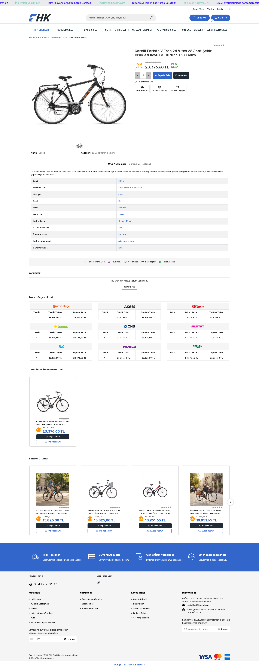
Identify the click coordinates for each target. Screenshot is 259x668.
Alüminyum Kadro (126, 241)
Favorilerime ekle (145, 82)
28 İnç (121, 181)
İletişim (220, 9)
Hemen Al (182, 75)
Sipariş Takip (198, 9)
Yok (120, 228)
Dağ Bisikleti (138, 604)
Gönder (71, 639)
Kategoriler (138, 592)
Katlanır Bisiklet (140, 613)
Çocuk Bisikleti (140, 599)
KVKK (33, 618)
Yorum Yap (129, 286)
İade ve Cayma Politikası (42, 613)
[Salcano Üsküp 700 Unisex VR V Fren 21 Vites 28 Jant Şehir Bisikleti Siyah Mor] (206, 489)
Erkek (121, 194)
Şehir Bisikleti (124, 187)
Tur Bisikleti (137, 187)
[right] (230, 502)
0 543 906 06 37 (45, 584)
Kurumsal (34, 592)
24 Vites (122, 208)
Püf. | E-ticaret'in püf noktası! (129, 665)
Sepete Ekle (164, 75)
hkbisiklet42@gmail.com (198, 605)
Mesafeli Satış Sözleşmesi (43, 622)
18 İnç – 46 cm (124, 221)
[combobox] (32, 639)
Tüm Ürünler (41, 30)
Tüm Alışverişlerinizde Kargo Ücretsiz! (70, 2)
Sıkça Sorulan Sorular (92, 599)
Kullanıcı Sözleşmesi (40, 604)
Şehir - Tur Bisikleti (141, 608)
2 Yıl (120, 248)
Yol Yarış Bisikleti (141, 618)
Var (120, 234)
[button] (199, 17)
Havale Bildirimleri (90, 608)
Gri (119, 201)
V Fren (121, 214)
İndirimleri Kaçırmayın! (28, 2)
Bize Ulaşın (189, 592)
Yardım (210, 9)
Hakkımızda (36, 599)
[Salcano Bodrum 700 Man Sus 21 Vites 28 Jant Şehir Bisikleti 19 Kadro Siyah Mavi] (52, 489)
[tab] (117, 164)
